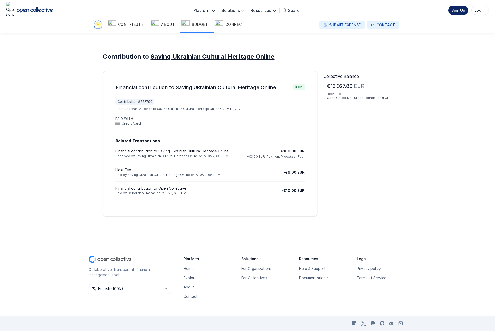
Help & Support (312, 268)
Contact (191, 296)
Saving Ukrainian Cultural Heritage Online (213, 56)
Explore (190, 278)
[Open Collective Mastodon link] (372, 323)
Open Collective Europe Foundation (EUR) (358, 98)
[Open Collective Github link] (382, 323)
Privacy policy (369, 268)
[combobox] (130, 289)
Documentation (312, 278)
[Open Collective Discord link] (391, 323)
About (189, 287)
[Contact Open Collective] (400, 323)
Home (189, 268)
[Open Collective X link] (363, 323)
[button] (128, 24)
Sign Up (458, 10)
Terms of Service (371, 278)
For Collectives (254, 278)
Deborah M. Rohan (138, 109)
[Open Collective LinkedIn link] (354, 323)
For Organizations (256, 268)
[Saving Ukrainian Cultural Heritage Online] (99, 25)
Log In (480, 10)
